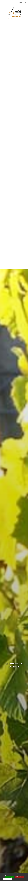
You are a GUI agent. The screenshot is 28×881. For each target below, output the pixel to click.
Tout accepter (9, 877)
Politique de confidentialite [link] (19, 879)
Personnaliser (7, 879)
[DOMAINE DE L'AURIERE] (14, 13)
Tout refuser (20, 877)
